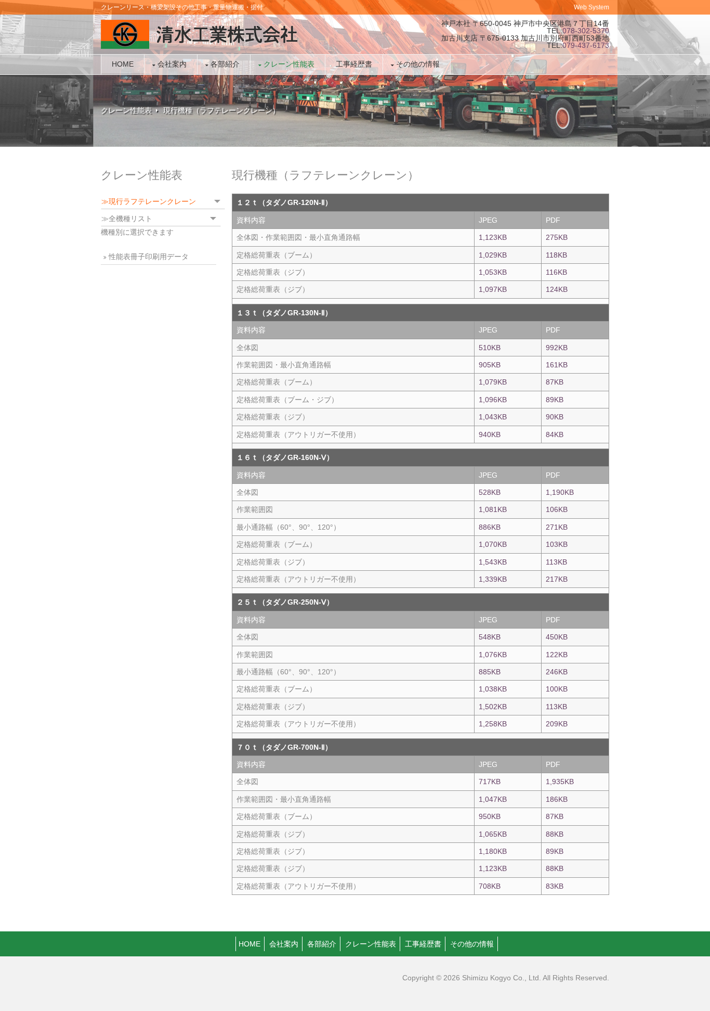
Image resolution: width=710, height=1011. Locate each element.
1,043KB (493, 417)
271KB (557, 527)
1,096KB (493, 399)
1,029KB (493, 255)
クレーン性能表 (289, 64)
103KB (557, 544)
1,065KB (493, 834)
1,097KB (493, 289)
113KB (556, 562)
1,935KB (560, 781)
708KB (490, 886)
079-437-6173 (585, 45)
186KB (557, 799)
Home (123, 64)
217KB (557, 579)
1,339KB (493, 579)
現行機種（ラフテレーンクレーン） (221, 110)
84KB (554, 434)
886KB (490, 527)
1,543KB (493, 562)
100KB (557, 689)
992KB (557, 347)
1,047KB (493, 799)
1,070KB (493, 544)
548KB (490, 637)
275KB (557, 237)
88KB (554, 834)
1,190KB (560, 492)
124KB (557, 289)
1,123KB (493, 237)
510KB (490, 347)
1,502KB (493, 706)
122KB (557, 654)
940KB (490, 434)
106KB (557, 509)
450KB (557, 637)
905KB (490, 365)
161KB (557, 365)
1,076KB (493, 654)
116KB (556, 272)
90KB (554, 417)
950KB (490, 816)
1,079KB (493, 382)
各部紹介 (225, 64)
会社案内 (172, 64)
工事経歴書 (354, 64)
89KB (554, 399)
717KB (490, 781)
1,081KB (493, 509)
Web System (591, 7)
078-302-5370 (585, 31)
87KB (554, 382)
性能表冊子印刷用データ (149, 256)
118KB (556, 255)
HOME (249, 944)
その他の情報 (418, 64)
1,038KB (493, 689)
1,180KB (493, 851)
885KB (490, 672)
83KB (554, 886)
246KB (557, 672)
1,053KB (493, 272)
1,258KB (493, 724)
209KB (557, 724)
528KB (490, 492)
